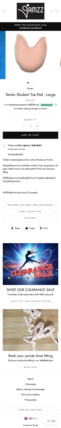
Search (30, 378)
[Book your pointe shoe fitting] (30, 330)
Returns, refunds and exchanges (30, 389)
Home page (30, 384)
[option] (30, 26)
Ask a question (30, 211)
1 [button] (28, 83)
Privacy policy (30, 399)
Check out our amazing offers (30, 301)
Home (29, 88)
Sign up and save (30, 409)
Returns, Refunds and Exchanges (31, 205)
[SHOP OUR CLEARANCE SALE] (30, 264)
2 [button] (31, 83)
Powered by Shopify (30, 425)
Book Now (30, 367)
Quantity (30, 120)
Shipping (27, 108)
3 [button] (33, 83)
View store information (15, 154)
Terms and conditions (30, 394)
